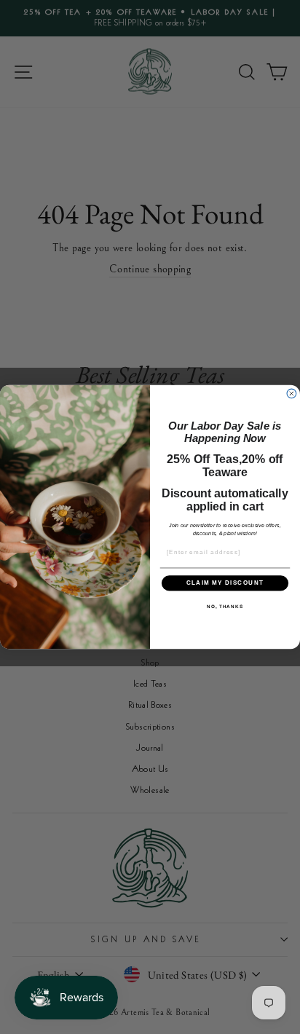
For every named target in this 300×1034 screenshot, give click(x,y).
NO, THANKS (225, 606)
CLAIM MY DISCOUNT (225, 583)
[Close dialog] (291, 393)
